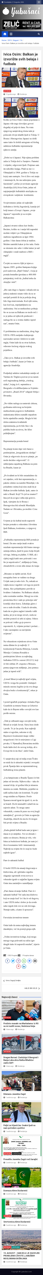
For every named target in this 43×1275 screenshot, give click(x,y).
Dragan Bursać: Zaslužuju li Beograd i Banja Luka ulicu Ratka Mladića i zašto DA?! (21, 1060)
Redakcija (23, 94)
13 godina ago (11, 94)
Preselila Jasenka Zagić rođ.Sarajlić (20, 1159)
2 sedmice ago (11, 1163)
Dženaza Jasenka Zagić (14, 1094)
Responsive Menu (38, 2)
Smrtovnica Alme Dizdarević (16, 1222)
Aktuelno (7, 91)
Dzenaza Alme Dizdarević (15, 1190)
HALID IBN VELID (31, 988)
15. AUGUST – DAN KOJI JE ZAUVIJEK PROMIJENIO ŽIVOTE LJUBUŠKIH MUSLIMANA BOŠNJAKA (21, 1256)
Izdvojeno (15, 1247)
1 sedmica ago (11, 1097)
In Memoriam (16, 1088)
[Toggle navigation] (11, 34)
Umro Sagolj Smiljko (13, 980)
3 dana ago (10, 1029)
